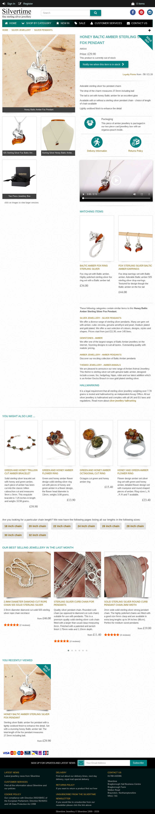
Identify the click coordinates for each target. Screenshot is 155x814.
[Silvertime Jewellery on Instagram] (150, 12)
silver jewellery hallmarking (122, 400)
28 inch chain (135, 526)
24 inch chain (86, 526)
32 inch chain (37, 535)
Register (28, 3)
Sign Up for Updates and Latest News (53, 763)
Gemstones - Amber (91, 338)
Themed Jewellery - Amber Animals (100, 365)
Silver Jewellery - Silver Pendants (100, 318)
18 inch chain (13, 526)
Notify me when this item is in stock (102, 64)
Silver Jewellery (21, 30)
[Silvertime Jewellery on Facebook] (133, 12)
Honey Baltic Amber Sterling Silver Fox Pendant (26, 716)
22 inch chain (62, 526)
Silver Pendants (43, 30)
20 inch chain (37, 526)
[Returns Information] (135, 142)
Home (5, 30)
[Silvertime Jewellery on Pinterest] (141, 12)
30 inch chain (13, 535)
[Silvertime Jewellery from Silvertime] (19, 13)
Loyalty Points (129, 74)
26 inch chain (110, 526)
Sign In (11, 3)
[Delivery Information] (97, 142)
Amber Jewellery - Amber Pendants (100, 354)
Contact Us (114, 772)
